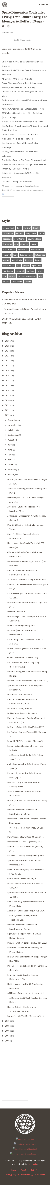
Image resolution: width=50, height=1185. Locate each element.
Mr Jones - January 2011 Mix (20, 708)
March (11, 464)
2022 (7, 360)
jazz (18, 265)
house (18, 186)
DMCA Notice (40, 1174)
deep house (10, 186)
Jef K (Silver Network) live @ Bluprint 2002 (26, 579)
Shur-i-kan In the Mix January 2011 (23, 878)
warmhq (5, 53)
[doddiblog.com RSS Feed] (25, 1139)
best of (27, 228)
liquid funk (36, 265)
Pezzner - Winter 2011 (17, 611)
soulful (6, 281)
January (11, 474)
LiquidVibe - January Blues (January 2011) (26, 855)
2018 (7, 380)
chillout (19, 233)
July (10, 444)
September (13, 435)
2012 (7, 410)
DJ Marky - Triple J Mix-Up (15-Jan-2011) (25, 727)
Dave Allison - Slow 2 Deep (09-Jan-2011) (25, 836)
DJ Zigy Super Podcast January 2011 (23, 713)
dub (16, 244)
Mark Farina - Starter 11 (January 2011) (24, 841)
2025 (7, 345)
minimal (20, 271)
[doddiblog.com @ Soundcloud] (25, 1153)
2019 (7, 375)
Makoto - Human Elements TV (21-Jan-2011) (27, 680)
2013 (7, 405)
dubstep (24, 244)
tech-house (34, 186)
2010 (7, 1021)
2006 (7, 1040)
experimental (37, 249)
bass (19, 228)
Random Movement (27, 276)
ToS (32, 1170)
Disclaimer (25, 1174)
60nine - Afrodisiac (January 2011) (22, 657)
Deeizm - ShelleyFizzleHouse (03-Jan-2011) (27, 942)
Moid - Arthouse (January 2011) (21, 625)
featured (7, 254)
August (11, 439)
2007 (7, 1035)
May (10, 454)
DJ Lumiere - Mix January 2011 (20, 694)
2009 (7, 1025)
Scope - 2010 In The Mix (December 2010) (25, 1016)
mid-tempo (8, 271)
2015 (7, 395)
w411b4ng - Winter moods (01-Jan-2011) (25, 993)
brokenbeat (8, 233)
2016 (7, 390)
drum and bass (34, 238)
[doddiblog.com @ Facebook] (25, 1149)
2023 (7, 355)
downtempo (19, 238)
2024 (7, 350)
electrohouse (9, 249)
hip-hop (29, 260)
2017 (7, 385)
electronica (23, 249)
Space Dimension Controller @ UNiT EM (20, 48)
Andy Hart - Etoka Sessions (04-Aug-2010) (26, 910)
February (12, 469)
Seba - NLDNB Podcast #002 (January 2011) (26, 741)
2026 (7, 340)
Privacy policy (10, 1174)
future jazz (40, 254)
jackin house (8, 265)
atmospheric (9, 228)
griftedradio (17, 260)
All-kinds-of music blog (4, 5)
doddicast (7, 238)
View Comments (36, 190)
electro (34, 244)
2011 (7, 415)
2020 (7, 370)
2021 (7, 365)
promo (12, 276)
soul (40, 276)
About (23, 1170)
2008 (7, 1030)
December (12, 420)
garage (6, 260)
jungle (26, 265)
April (10, 459)
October (12, 430)
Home (13, 1170)
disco (41, 233)
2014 (7, 400)
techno (28, 281)
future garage (26, 254)
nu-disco (25, 186)
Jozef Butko (32, 1164)
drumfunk (7, 244)
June (10, 449)
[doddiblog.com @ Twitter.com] (25, 1144)
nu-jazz (40, 271)
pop (4, 276)
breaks (36, 228)
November (13, 425)
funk (15, 254)
